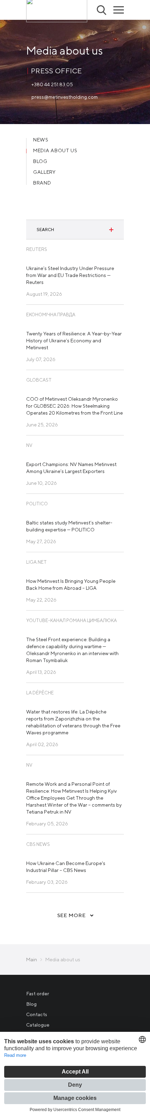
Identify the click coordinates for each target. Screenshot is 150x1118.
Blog (40, 161)
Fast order (37, 993)
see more (71, 915)
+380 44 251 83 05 (52, 84)
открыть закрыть (111, 230)
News (40, 140)
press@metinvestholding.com (64, 97)
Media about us (55, 151)
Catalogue (38, 1025)
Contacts (36, 1014)
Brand (42, 183)
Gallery (44, 172)
